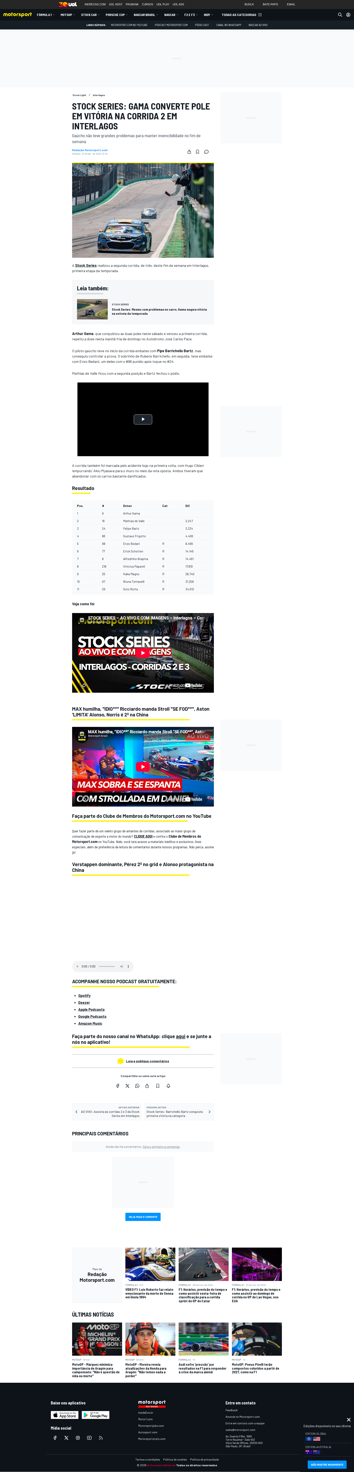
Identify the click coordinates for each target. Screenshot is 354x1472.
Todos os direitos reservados (196, 1465)
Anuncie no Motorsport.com (243, 1416)
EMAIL (291, 4)
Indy (207, 15)
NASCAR (169, 15)
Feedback (232, 1410)
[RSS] (101, 1438)
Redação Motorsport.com (90, 150)
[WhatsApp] (137, 1086)
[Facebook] (117, 1086)
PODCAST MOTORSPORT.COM (171, 25)
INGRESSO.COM (95, 4)
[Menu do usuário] (348, 15)
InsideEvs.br (145, 1412)
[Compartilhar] (189, 152)
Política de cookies (175, 1459)
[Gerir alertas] (168, 1086)
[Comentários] (208, 152)
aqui (180, 1036)
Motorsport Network (161, 1465)
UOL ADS (178, 4)
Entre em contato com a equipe (245, 1423)
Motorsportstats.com (152, 1438)
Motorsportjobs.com (151, 1425)
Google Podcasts (92, 1016)
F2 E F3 (189, 15)
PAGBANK (132, 4)
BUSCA (249, 4)
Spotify (84, 995)
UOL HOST (116, 4)
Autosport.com (147, 1432)
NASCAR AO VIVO (258, 25)
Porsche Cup (115, 15)
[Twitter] (127, 1086)
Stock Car (89, 15)
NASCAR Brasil (144, 15)
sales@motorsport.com (240, 1429)
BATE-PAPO (270, 4)
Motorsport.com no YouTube (129, 25)
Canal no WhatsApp (228, 25)
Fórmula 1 (44, 15)
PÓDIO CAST (202, 25)
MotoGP (66, 15)
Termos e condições (147, 1459)
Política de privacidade (204, 1459)
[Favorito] (197, 152)
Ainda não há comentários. (143, 1146)
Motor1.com (145, 1419)
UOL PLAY (163, 4)
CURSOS (147, 4)
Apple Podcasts (91, 1009)
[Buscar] (340, 15)
